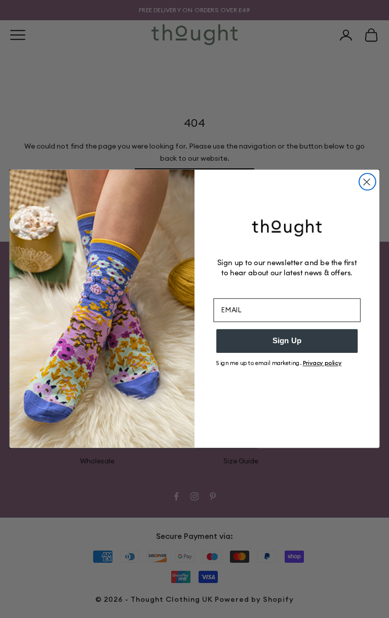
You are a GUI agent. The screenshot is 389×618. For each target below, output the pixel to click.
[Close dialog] (367, 181)
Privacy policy (322, 363)
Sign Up (287, 341)
